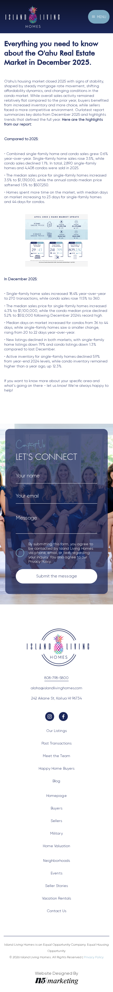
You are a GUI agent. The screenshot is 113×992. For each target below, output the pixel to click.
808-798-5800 (56, 678)
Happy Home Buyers (56, 768)
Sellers (56, 821)
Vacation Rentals (56, 898)
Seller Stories (56, 886)
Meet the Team (56, 756)
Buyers (56, 808)
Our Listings (56, 731)
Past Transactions (56, 743)
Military (56, 833)
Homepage (56, 795)
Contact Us (56, 911)
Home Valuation (56, 846)
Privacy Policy (39, 561)
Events (56, 873)
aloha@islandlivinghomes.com (56, 688)
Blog (56, 781)
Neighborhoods (56, 860)
